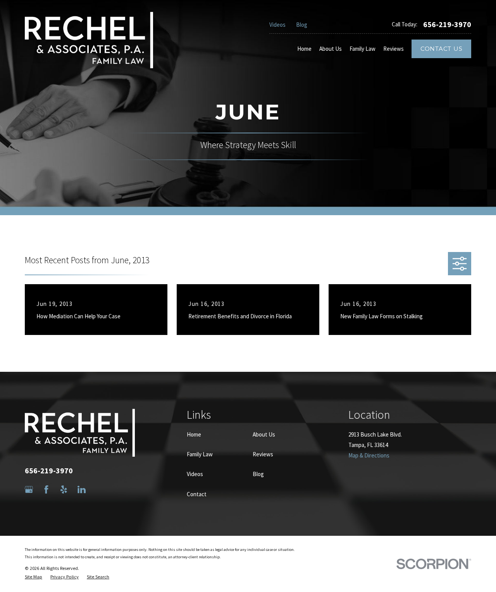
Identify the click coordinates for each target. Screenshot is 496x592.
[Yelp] (64, 489)
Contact (197, 494)
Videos (277, 24)
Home (194, 434)
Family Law (200, 454)
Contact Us (441, 48)
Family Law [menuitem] (362, 48)
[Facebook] (46, 489)
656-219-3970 (447, 24)
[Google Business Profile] (29, 489)
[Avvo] (99, 489)
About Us (264, 434)
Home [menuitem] (304, 48)
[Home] (89, 40)
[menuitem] (33, 577)
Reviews (263, 454)
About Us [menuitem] (330, 48)
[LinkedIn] (82, 489)
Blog (301, 24)
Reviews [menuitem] (393, 48)
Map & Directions (368, 455)
